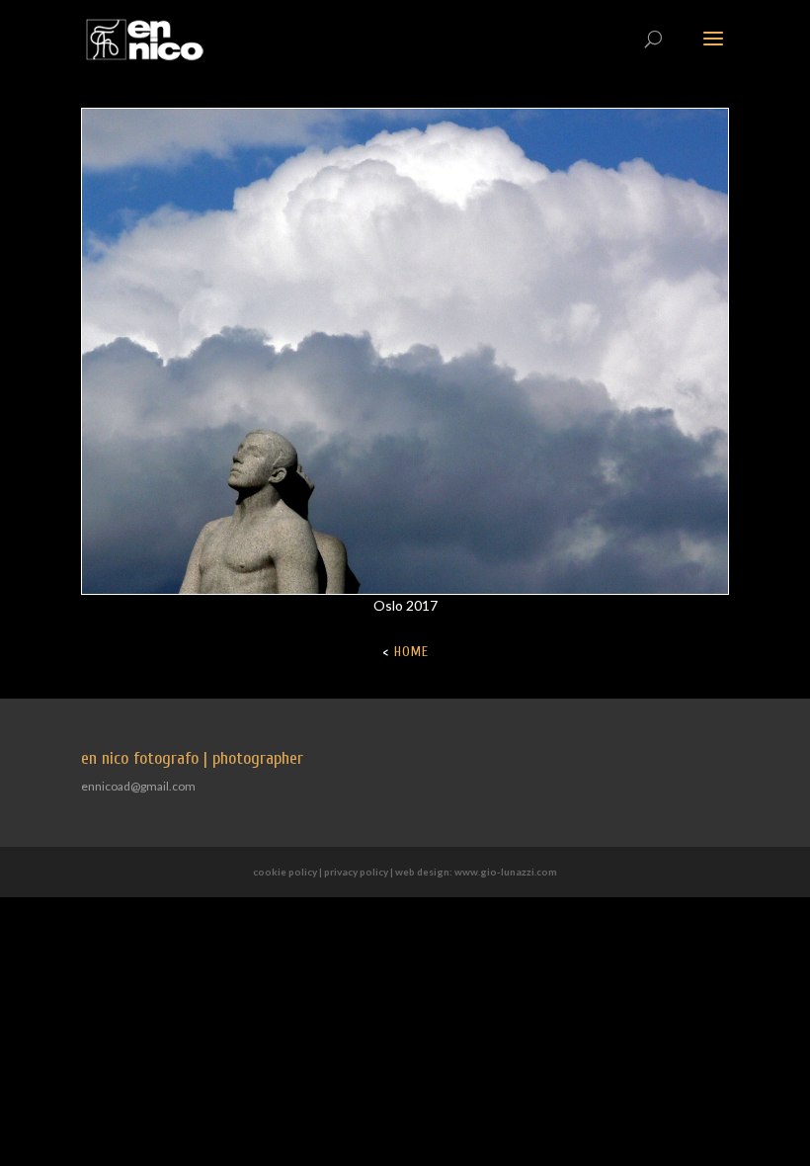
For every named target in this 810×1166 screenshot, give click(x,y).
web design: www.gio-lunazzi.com (476, 871)
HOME (411, 651)
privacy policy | (359, 871)
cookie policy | (288, 871)
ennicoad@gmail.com (138, 786)
